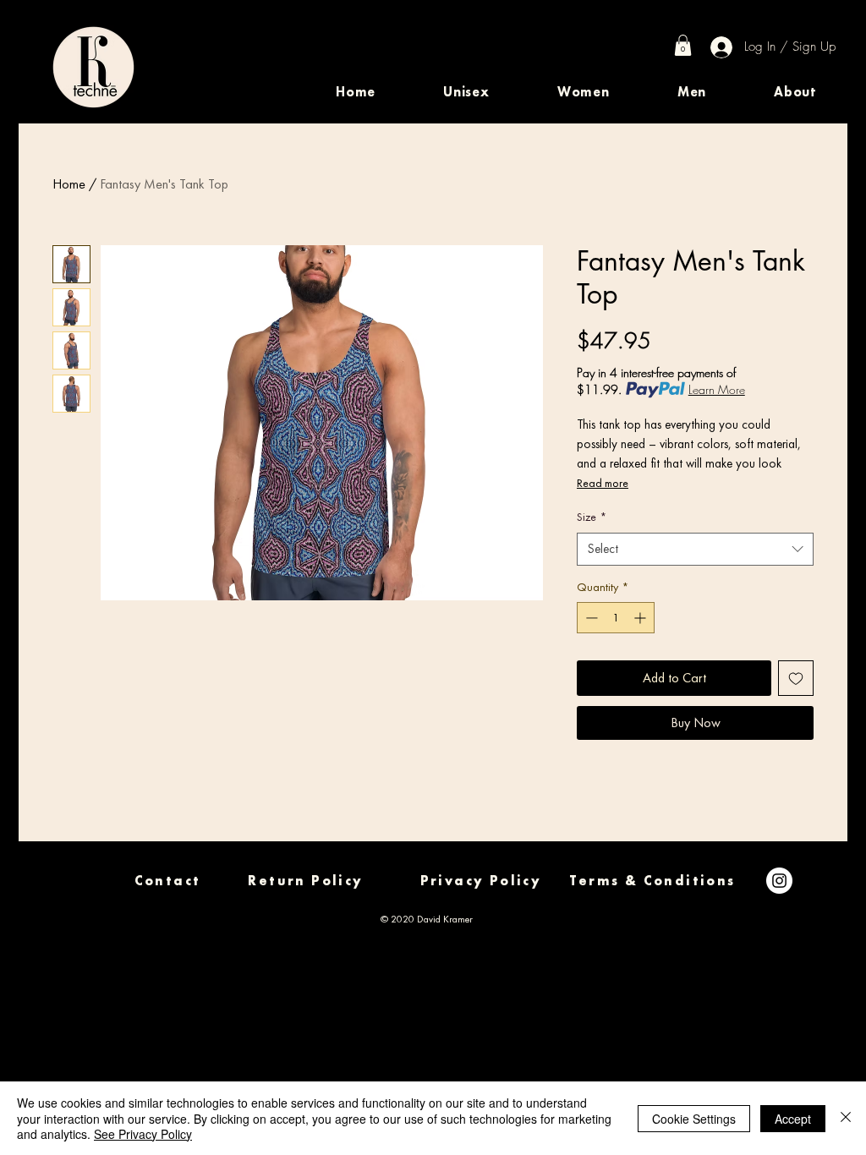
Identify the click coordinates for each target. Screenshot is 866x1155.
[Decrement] (589, 617)
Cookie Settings (694, 1118)
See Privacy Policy (143, 1133)
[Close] (846, 1118)
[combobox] (695, 549)
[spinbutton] (615, 617)
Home (68, 184)
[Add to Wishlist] (796, 678)
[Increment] (641, 617)
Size (591, 516)
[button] (466, 91)
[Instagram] (779, 881)
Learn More (716, 389)
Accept (793, 1118)
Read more (602, 482)
